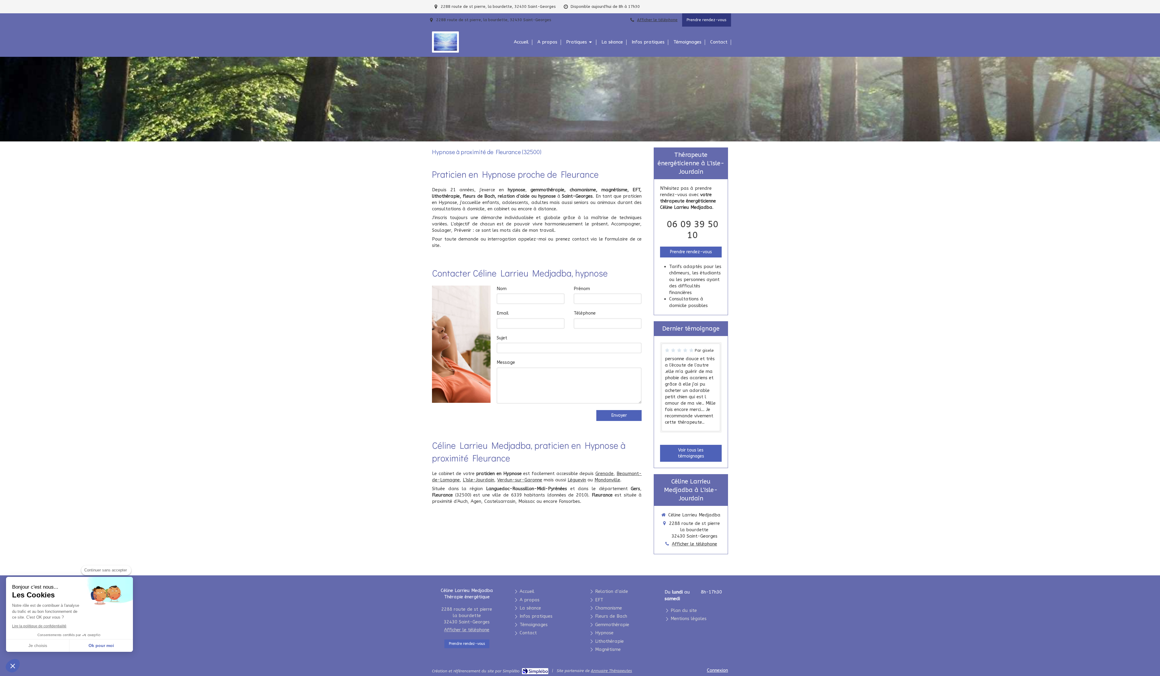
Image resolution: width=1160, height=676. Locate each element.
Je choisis (37, 645)
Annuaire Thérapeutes (611, 670)
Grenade (604, 473)
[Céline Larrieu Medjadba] (445, 49)
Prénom (582, 288)
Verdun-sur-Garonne (519, 480)
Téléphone (585, 313)
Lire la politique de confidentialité (39, 626)
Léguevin (577, 480)
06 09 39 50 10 (692, 230)
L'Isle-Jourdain (478, 480)
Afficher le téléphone (657, 20)
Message (506, 362)
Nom (502, 288)
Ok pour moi (101, 645)
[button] (12, 665)
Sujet (502, 338)
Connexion (717, 670)
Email (503, 313)
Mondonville (607, 480)
